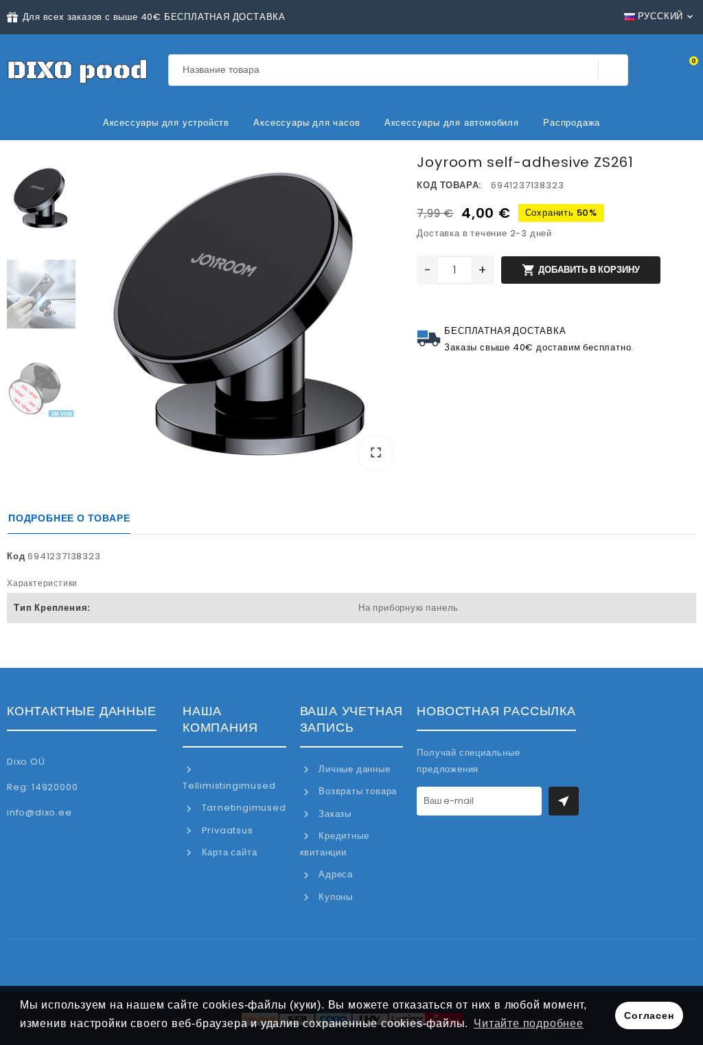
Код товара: (449, 185)
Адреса (334, 874)
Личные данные (353, 769)
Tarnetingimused (242, 807)
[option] (242, 317)
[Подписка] (564, 801)
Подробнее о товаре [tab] (69, 518)
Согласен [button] (648, 1015)
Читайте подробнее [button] (529, 1023)
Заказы (334, 813)
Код (16, 556)
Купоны (334, 896)
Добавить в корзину (580, 270)
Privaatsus (226, 830)
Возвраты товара (356, 791)
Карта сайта (228, 852)
